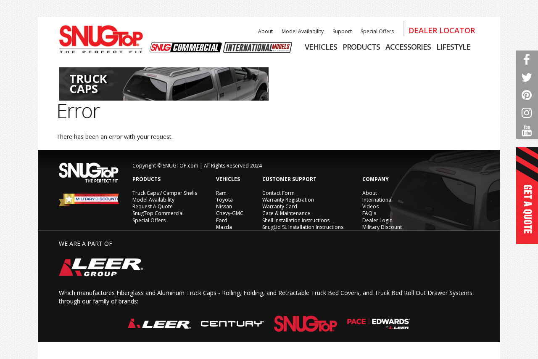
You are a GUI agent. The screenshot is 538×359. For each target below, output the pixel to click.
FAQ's (369, 213)
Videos (370, 206)
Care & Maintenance (286, 213)
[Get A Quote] (527, 195)
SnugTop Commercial (158, 213)
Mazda (224, 227)
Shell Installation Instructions (296, 220)
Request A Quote (152, 206)
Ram (221, 193)
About (265, 31)
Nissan (224, 206)
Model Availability (303, 31)
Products (361, 47)
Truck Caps (88, 83)
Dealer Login (377, 220)
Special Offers (377, 31)
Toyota (224, 199)
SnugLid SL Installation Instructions (302, 227)
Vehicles (321, 47)
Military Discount (382, 227)
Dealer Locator (442, 30)
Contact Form (278, 193)
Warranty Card (279, 206)
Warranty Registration (288, 199)
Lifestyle (453, 47)
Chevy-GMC (229, 213)
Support (342, 31)
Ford (221, 220)
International (377, 199)
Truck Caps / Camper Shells (164, 193)
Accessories (408, 47)
